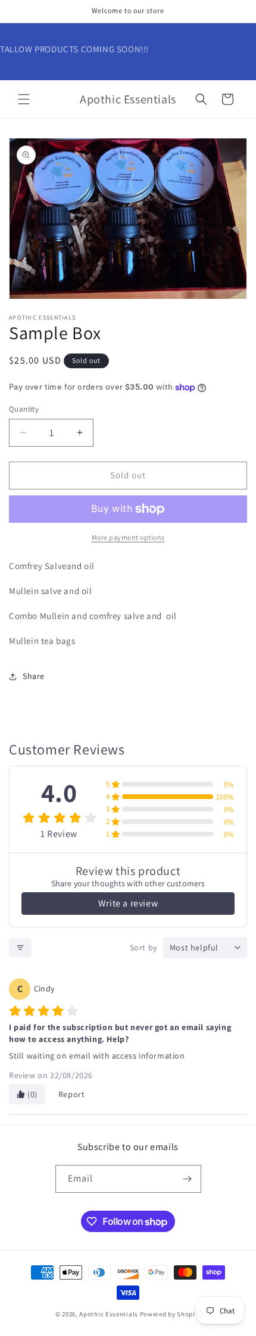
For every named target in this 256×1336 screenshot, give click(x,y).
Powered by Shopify (170, 1314)
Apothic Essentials (108, 1314)
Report (71, 1094)
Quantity (24, 409)
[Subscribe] (187, 1179)
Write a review (128, 903)
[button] (24, 99)
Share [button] (34, 676)
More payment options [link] (128, 537)
